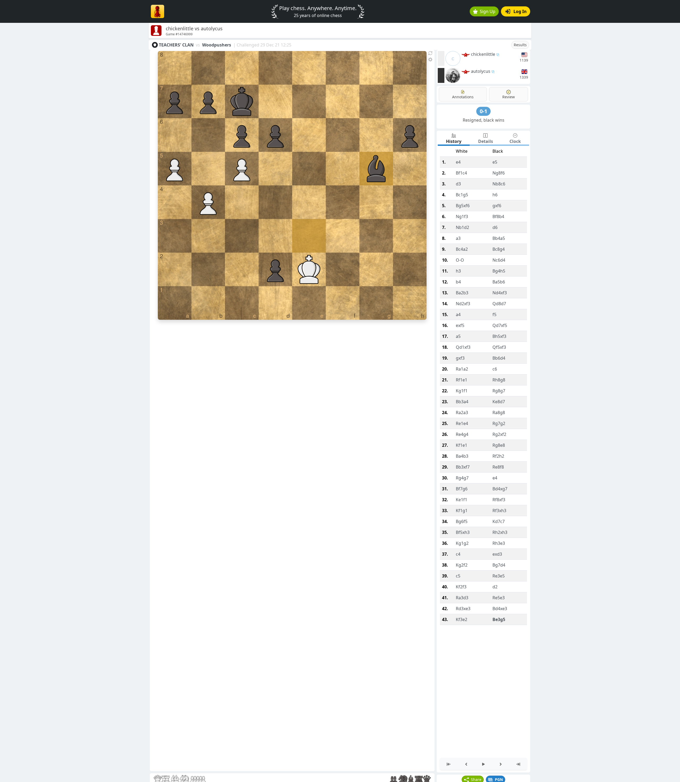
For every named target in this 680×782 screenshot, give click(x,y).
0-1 (483, 111)
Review (508, 96)
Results (520, 44)
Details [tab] (485, 141)
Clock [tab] (515, 141)
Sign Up (487, 11)
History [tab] (453, 141)
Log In (520, 11)
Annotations (463, 96)
